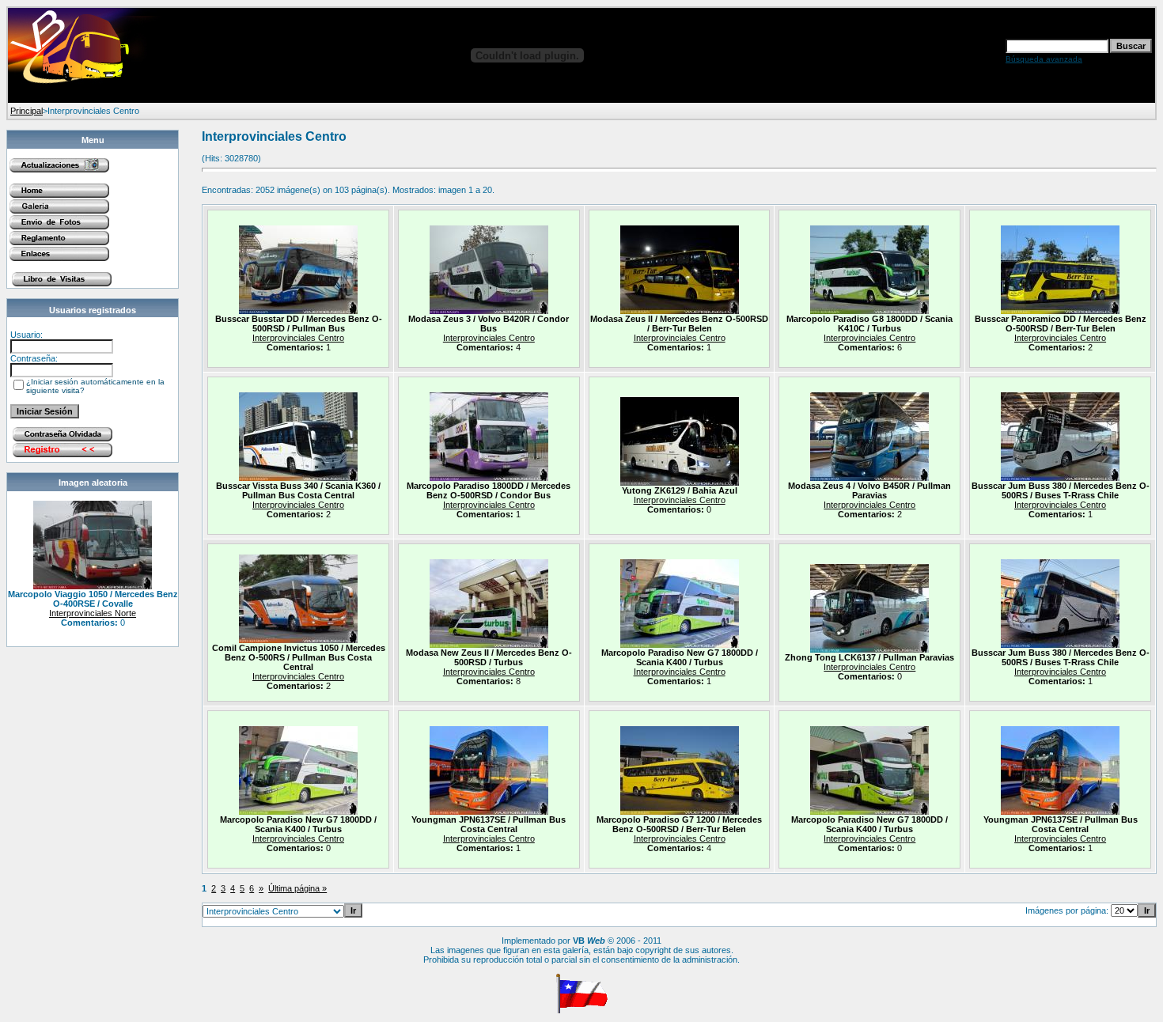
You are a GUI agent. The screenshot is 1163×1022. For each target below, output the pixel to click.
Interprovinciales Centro (298, 338)
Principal (26, 110)
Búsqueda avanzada (1044, 59)
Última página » (297, 888)
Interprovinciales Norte (92, 613)
